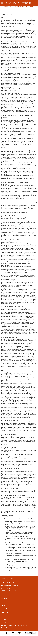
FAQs (3, 605)
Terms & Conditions (7, 623)
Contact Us (4, 609)
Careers (3, 602)
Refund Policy (5, 612)
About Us (4, 598)
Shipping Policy (5, 616)
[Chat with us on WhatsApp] (31, 632)
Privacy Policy (5, 619)
